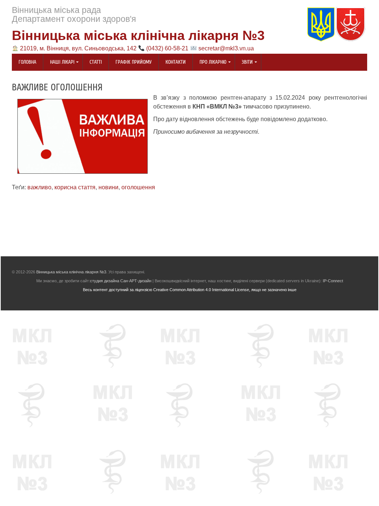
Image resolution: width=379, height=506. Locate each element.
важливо (39, 187)
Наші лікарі (58, 62)
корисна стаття (74, 187)
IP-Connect (333, 281)
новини (108, 187)
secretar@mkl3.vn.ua (226, 48)
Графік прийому (133, 62)
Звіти (244, 62)
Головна (27, 62)
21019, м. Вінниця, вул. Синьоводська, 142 (78, 48)
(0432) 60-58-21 (167, 48)
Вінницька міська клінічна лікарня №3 (138, 35)
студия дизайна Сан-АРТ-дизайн (120, 281)
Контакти (175, 62)
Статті (96, 62)
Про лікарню (210, 62)
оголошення (138, 187)
